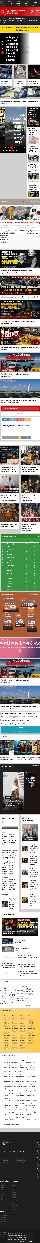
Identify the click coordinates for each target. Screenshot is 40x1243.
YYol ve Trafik (14, 1189)
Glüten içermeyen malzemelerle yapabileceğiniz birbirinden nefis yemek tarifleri (9, 603)
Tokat (34, 1112)
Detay (22, 1241)
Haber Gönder (20, 1162)
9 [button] (3, 151)
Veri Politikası (4, 1162)
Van (23, 1117)
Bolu (34, 1070)
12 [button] (13, 151)
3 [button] (2, 48)
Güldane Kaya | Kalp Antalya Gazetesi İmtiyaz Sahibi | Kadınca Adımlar (14, 803)
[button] (23, 201)
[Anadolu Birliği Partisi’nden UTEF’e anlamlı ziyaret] (30, 832)
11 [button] (10, 151)
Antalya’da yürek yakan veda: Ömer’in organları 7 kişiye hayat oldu (14, 20)
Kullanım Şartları (20, 1158)
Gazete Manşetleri (15, 1208)
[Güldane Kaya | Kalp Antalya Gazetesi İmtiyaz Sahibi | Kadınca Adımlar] (13, 791)
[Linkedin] (14, 1151)
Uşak (17, 1117)
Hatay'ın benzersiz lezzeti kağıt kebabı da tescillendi (20, 623)
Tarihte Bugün (14, 1197)
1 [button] (2, 41)
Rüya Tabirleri (5, 1222)
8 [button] (24, 148)
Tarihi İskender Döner (30, 772)
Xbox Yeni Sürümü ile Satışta (31, 780)
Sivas (12, 1112)
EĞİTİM (3, 1191)
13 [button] (16, 151)
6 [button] (17, 148)
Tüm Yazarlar (35, 201)
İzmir (23, 1089)
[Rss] (18, 1151)
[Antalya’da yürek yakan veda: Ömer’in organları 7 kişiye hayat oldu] (20, 927)
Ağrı (23, 1060)
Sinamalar (15, 1200)
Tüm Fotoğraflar (34, 594)
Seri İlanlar (15, 1202)
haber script (3, 1240)
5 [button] (2, 56)
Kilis (6, 1098)
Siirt (34, 1108)
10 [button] (7, 151)
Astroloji (3, 1224)
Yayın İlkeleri (4, 1160)
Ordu (6, 1108)
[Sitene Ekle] (24, 1151)
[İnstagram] (8, 1151)
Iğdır (6, 1089)
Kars (12, 1093)
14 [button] (19, 151)
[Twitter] (5, 1151)
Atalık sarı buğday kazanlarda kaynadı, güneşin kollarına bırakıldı (31, 621)
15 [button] (22, 151)
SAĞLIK (3, 1194)
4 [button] (2, 52)
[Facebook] (2, 1151)
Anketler (3, 1218)
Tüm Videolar (35, 765)
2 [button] (2, 45)
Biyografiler (4, 1220)
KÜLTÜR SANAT (3, 1198)
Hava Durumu (14, 1186)
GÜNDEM (22, 11)
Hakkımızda (4, 1158)
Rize (17, 1108)
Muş (23, 1103)
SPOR (2, 1196)
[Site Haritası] (21, 1151)
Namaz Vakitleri (14, 1193)
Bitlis (28, 1070)
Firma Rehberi (14, 1204)
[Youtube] (11, 1151)
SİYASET (3, 1187)
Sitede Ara (4, 1215)
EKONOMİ (4, 1189)
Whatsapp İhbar (20, 1160)
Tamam (30, 1241)
